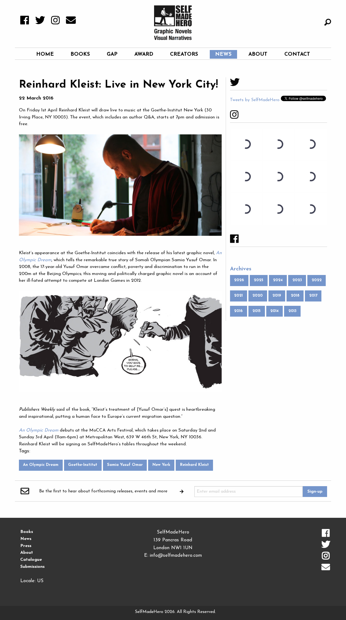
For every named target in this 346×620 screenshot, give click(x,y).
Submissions (32, 567)
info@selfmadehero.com (176, 555)
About (257, 54)
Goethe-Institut (82, 465)
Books (80, 54)
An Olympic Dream (40, 465)
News (223, 54)
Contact (297, 54)
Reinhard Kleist (194, 465)
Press (25, 546)
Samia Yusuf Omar (125, 465)
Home (45, 54)
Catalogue (31, 560)
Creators (184, 54)
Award (143, 54)
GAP (112, 54)
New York (161, 465)
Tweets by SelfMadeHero (255, 100)
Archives (240, 269)
